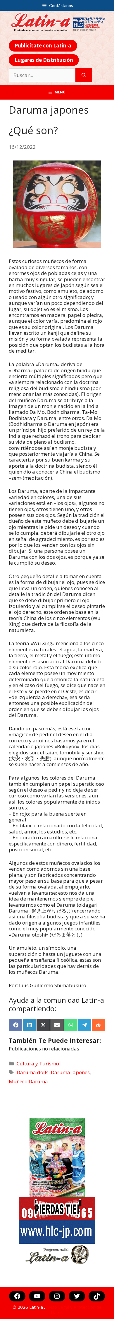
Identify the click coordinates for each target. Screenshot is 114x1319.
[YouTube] (37, 1296)
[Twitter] (77, 1296)
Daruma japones (70, 1072)
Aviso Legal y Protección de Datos (74, 1309)
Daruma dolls (33, 1072)
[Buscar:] (42, 75)
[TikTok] (97, 1296)
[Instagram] (57, 1296)
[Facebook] (17, 1296)
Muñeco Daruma (28, 1081)
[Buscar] (83, 75)
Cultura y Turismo (38, 1063)
